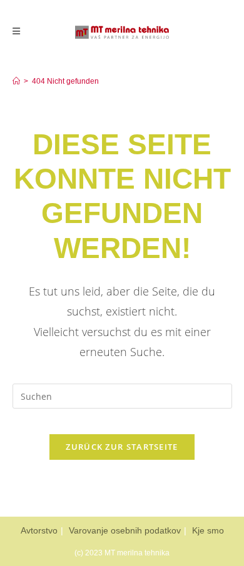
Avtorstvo (39, 530)
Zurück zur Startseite (122, 446)
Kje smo (208, 530)
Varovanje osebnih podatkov (125, 530)
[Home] (16, 81)
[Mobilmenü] (16, 31)
